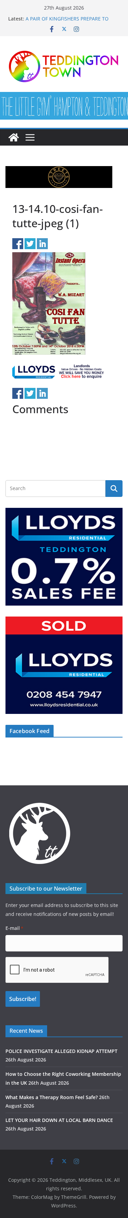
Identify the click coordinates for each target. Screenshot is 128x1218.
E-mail (14, 928)
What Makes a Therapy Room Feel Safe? (51, 1097)
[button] (58, 177)
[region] (58, 177)
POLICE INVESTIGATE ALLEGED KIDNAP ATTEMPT (61, 1051)
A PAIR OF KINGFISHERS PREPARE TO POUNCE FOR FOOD (67, 22)
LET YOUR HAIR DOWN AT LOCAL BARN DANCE (59, 1120)
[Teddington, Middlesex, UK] (13, 137)
